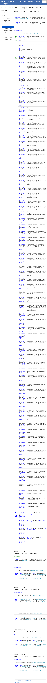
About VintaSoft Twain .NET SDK (7, 7)
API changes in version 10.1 (8, 22)
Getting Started (4, 10)
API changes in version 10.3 (8, 27)
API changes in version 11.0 (8, 29)
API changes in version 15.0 (8, 35)
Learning (3, 12)
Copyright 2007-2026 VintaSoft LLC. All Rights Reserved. (24, 680)
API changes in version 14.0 (8, 33)
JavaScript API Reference (7, 18)
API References (4, 17)
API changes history (6, 20)
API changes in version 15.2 (8, 38)
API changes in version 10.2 (8, 24)
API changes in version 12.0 (8, 31)
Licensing (3, 8)
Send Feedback (17, 682)
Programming (4, 13)
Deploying (3, 15)
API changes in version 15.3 (8, 40)
